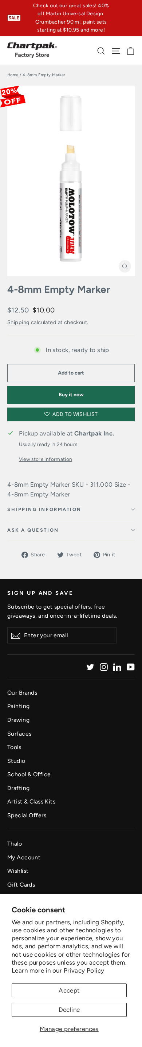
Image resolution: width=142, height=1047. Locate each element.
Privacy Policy (84, 970)
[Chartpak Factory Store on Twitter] (90, 667)
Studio (16, 760)
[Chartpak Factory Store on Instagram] (104, 667)
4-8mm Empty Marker (58, 289)
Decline (69, 1009)
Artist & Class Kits (31, 801)
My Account (23, 857)
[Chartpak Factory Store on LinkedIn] (117, 667)
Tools (14, 747)
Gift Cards (21, 884)
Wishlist (17, 870)
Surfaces (19, 733)
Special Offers (26, 815)
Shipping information (44, 509)
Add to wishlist (74, 414)
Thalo (14, 843)
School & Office (29, 774)
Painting (18, 706)
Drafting (18, 788)
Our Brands (22, 692)
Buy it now (71, 395)
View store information (45, 459)
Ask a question (33, 530)
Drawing (18, 719)
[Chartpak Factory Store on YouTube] (131, 667)
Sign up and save (40, 593)
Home (13, 75)
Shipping (18, 322)
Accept (69, 990)
